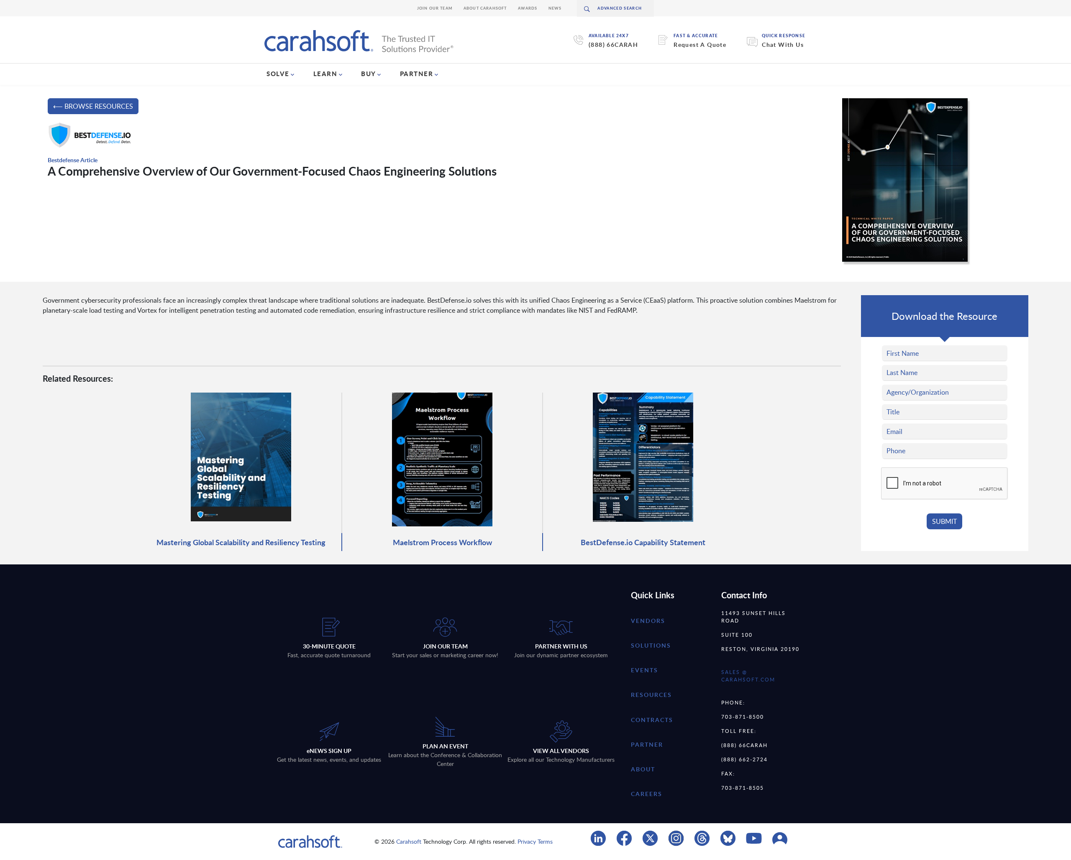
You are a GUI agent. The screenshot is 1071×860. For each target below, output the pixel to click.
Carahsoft (408, 841)
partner (647, 744)
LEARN (325, 73)
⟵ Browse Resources (93, 106)
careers (646, 794)
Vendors (648, 621)
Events (644, 670)
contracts (652, 720)
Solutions (651, 645)
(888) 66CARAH (613, 44)
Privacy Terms (535, 841)
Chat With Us (783, 44)
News (555, 8)
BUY (368, 73)
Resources (651, 695)
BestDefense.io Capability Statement (643, 542)
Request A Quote (700, 44)
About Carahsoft (485, 8)
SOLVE (278, 73)
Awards (528, 8)
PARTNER (416, 73)
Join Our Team (435, 8)
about (643, 769)
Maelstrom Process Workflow (442, 542)
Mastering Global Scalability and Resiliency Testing (240, 542)
